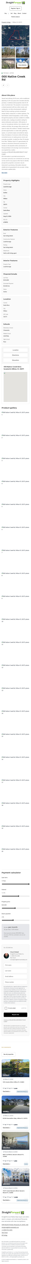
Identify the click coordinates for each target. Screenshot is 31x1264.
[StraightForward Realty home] (15, 2)
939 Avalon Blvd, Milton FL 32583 (13, 1082)
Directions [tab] (15, 355)
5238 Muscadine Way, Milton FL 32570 (15, 1118)
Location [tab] (16, 350)
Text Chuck (13, 957)
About (19, 13)
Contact (24, 13)
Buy (7, 13)
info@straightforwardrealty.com (10, 1227)
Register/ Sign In (15, 8)
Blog (15, 13)
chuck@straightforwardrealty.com (18, 959)
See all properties (8, 1054)
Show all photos (22, 65)
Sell (12, 13)
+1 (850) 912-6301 (15, 956)
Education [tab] (15, 360)
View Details (6, 1091)
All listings (4, 1235)
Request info (15, 1014)
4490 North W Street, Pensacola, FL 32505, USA (15, 1224)
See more (4, 172)
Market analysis (15, 16)
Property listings (6, 22)
